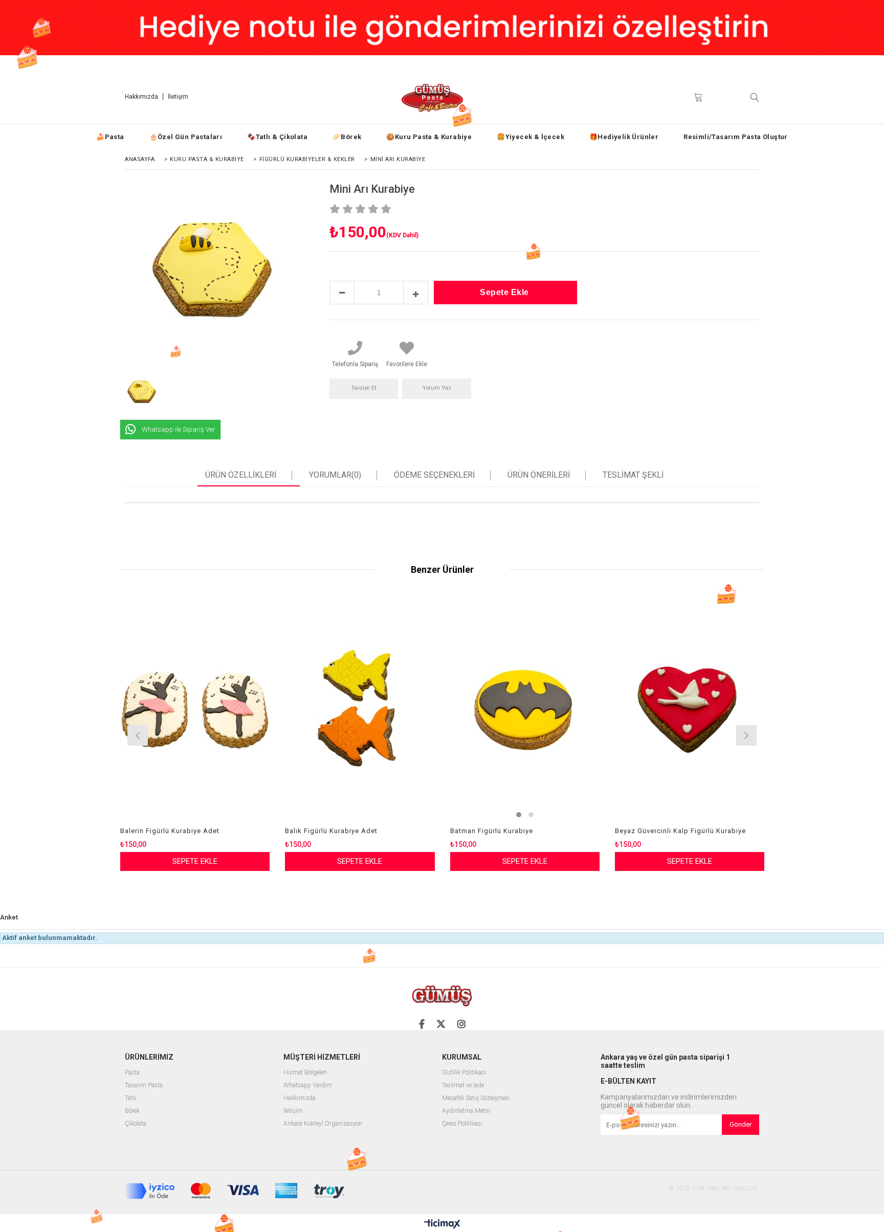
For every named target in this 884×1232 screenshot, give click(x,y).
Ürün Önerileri (538, 475)
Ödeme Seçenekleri (434, 475)
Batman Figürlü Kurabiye (491, 831)
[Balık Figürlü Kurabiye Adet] (360, 710)
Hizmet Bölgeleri (305, 1072)
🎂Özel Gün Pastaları (186, 137)
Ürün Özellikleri (240, 475)
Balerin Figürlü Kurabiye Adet (169, 831)
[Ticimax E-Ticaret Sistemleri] (442, 1224)
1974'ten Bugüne (763, 65)
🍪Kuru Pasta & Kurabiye (429, 137)
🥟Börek (347, 137)
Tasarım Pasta (144, 1085)
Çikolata (135, 1124)
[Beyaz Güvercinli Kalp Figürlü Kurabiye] (690, 710)
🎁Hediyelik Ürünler (623, 137)
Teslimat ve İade (463, 1085)
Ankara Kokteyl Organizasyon (322, 1124)
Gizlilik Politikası (464, 1072)
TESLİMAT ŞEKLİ (633, 475)
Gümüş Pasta (822, 65)
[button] (519, 815)
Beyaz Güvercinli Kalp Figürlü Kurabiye (680, 831)
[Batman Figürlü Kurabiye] (525, 710)
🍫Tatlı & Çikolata (277, 137)
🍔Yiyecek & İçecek (530, 137)
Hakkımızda (141, 96)
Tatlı (130, 1098)
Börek (132, 1111)
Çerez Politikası (462, 1124)
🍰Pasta (110, 137)
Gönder (741, 1124)
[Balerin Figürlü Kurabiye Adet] (195, 710)
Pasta (132, 1072)
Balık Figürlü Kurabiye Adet (331, 831)
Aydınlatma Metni (466, 1111)
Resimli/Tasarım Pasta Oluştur (735, 137)
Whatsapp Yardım (307, 1085)
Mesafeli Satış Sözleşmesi (476, 1098)
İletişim (178, 96)
